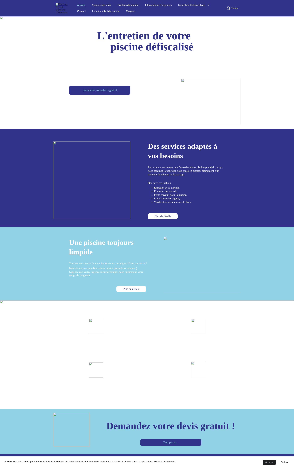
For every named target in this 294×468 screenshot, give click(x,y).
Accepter (269, 462)
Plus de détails (163, 216)
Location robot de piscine (105, 11)
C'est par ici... (171, 442)
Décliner (284, 462)
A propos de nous (101, 5)
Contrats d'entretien (128, 5)
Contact (81, 11)
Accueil (81, 5)
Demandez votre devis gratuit (100, 90)
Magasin (130, 11)
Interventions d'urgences (158, 5)
